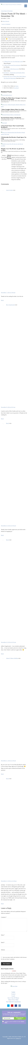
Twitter (16, 86)
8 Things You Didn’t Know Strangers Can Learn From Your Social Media (14, 98)
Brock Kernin (6, 21)
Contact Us (18, 1038)
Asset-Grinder (9, 190)
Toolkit (13, 992)
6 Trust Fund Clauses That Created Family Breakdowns (12, 126)
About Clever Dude (13, 999)
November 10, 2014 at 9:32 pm (8, 642)
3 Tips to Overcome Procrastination (12, 65)
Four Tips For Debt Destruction (11, 69)
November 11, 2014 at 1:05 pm (8, 760)
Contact (13, 994)
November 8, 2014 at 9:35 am (8, 407)
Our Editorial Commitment (13, 1001)
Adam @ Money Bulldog (12, 658)
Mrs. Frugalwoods (10, 304)
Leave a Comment (6, 24)
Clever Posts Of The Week (7, 11)
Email (3, 942)
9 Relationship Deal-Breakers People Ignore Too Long (13, 138)
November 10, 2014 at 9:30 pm (8, 525)
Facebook (16, 88)
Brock (7, 423)
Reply (2, 300)
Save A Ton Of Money (13, 998)
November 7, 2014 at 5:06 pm (8, 292)
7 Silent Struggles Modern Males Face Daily (12, 109)
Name (3, 935)
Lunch (13, 996)
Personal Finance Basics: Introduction (11, 117)
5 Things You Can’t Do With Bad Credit (13, 61)
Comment (4, 917)
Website (3, 949)
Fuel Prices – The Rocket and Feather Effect (14, 72)
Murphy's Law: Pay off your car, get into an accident (12, 149)
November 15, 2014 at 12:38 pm (9, 881)
